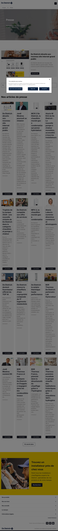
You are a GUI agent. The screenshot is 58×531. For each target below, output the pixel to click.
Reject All (33, 88)
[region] (29, 85)
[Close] (49, 79)
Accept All (44, 88)
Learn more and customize (15, 88)
